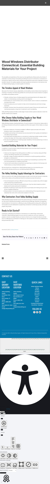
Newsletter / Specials (37, 305)
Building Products (14, 229)
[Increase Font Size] (2, 413)
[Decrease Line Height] (2, 435)
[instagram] (37, 312)
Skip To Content (4, 470)
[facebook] (34, 312)
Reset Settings (3, 472)
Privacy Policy (33, 333)
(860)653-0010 (8, 305)
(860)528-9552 (20, 303)
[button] (0, 353)
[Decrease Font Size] (2, 418)
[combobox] (25, 345)
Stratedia (4, 334)
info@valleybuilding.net (8, 308)
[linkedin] (40, 312)
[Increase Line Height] (2, 429)
